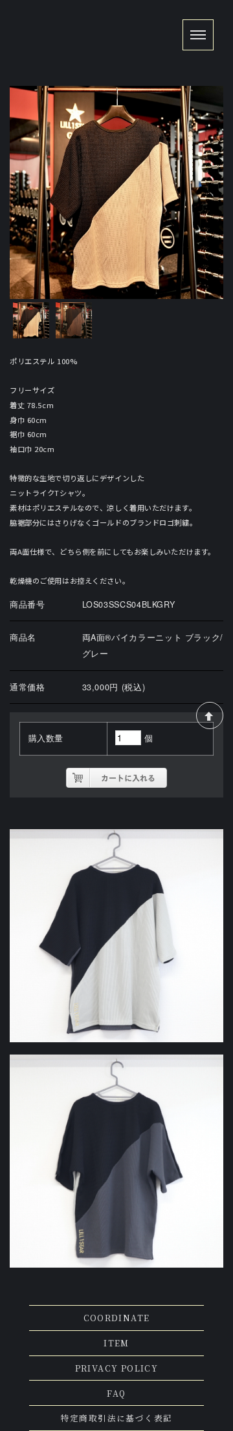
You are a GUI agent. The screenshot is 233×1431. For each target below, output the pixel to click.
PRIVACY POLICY (117, 1368)
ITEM (116, 1343)
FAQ (116, 1393)
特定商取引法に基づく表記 (117, 1418)
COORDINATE (116, 1318)
